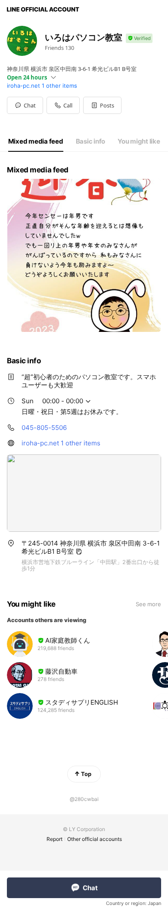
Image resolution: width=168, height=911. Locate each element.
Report (54, 839)
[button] (102, 105)
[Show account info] (139, 38)
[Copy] (79, 551)
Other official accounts (94, 839)
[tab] (35, 141)
